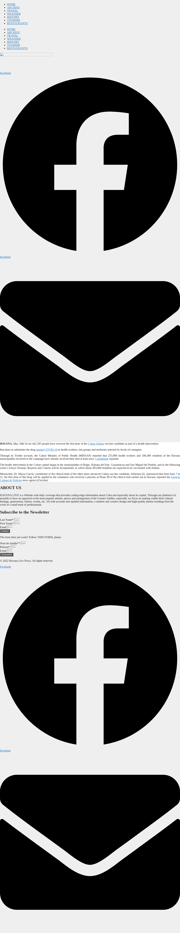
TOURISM (13, 20)
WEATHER (14, 13)
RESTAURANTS (17, 23)
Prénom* (5, 547)
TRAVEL (12, 10)
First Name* (7, 523)
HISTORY (13, 16)
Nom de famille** (10, 543)
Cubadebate (101, 458)
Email (3, 527)
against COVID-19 (46, 449)
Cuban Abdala (96, 443)
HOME (11, 4)
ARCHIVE (13, 7)
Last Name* (7, 519)
